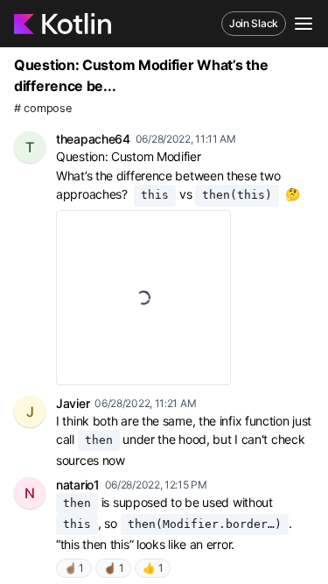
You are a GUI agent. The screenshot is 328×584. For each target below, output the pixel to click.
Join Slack (253, 23)
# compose (42, 108)
